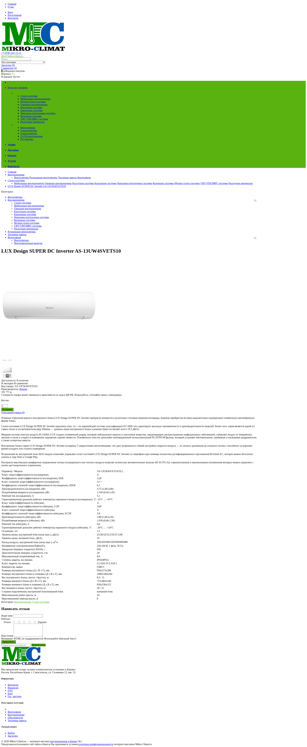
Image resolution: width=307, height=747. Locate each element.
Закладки (13, 736)
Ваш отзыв (7, 635)
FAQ (10, 690)
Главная (12, 4)
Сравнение (9, 68)
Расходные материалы (32, 121)
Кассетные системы (31, 107)
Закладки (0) (8, 65)
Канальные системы (31, 110)
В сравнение (21, 383)
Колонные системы (31, 116)
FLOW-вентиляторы (31, 136)
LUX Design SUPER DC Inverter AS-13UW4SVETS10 (37, 186)
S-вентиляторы (28, 133)
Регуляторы (26, 139)
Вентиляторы (27, 127)
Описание (6, 412)
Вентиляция (20, 124)
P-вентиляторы (28, 130)
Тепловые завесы (67, 177)
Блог (10, 693)
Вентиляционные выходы (28, 243)
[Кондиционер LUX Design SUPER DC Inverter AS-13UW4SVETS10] (49, 352)
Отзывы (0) (18, 412)
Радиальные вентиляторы (43, 177)
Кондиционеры (22, 93)
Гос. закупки (14, 696)
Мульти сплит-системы (33, 101)
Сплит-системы (29, 96)
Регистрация (14, 15)
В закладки (7, 383)
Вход (10, 12)
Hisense (23, 389)
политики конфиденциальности (95, 744)
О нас (11, 6)
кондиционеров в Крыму (64, 741)
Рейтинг (5, 619)
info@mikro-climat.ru (12, 56)
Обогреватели (15, 717)
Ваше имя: (7, 615)
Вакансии (13, 687)
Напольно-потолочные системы (37, 113)
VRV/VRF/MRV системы (34, 119)
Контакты (13, 18)
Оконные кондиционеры (33, 104)
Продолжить (9, 642)
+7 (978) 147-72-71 (11, 53)
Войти (11, 733)
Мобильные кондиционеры (35, 98)
